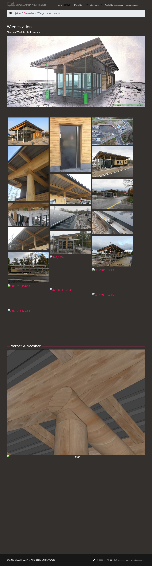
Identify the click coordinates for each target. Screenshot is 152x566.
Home (59, 5)
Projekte (78, 5)
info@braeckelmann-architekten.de (128, 560)
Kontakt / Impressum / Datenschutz (121, 5)
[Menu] (143, 4)
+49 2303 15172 (102, 560)
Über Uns (94, 5)
